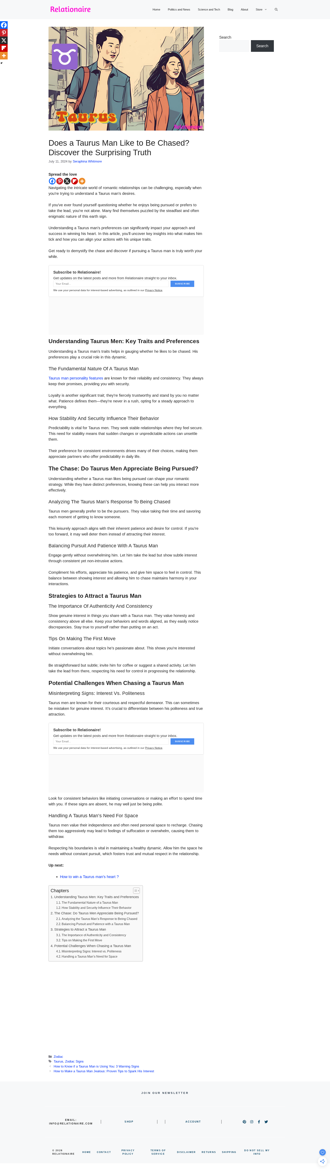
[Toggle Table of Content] (134, 890)
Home (156, 9)
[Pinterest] (59, 181)
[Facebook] (52, 181)
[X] (67, 181)
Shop (129, 1121)
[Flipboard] (74, 181)
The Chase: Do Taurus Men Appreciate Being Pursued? (96, 913)
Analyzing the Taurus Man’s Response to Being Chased (99, 918)
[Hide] (1, 63)
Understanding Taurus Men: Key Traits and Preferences (96, 897)
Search (225, 37)
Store (259, 9)
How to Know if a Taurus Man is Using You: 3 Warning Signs (96, 1066)
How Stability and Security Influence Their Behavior (96, 907)
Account (193, 1121)
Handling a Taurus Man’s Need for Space (89, 956)
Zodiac (58, 1057)
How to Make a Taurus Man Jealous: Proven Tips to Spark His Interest (104, 1071)
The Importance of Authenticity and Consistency (94, 935)
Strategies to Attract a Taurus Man (80, 929)
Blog (230, 9)
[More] (82, 181)
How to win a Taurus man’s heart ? (89, 877)
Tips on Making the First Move (82, 940)
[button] (276, 9)
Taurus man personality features (76, 378)
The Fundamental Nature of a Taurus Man (90, 902)
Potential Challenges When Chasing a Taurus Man (92, 946)
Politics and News (179, 9)
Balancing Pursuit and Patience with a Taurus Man (96, 924)
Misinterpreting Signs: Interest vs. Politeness (91, 951)
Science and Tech (209, 9)
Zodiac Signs (74, 1061)
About (244, 9)
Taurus (58, 1061)
